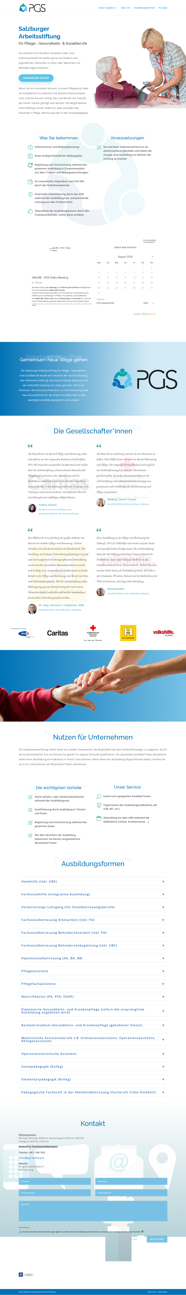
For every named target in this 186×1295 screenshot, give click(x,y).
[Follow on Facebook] (21, 1274)
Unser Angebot (107, 8)
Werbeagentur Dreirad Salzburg (43, 1292)
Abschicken (157, 1239)
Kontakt (163, 8)
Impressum (151, 1292)
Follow (29, 1275)
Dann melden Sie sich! (36, 77)
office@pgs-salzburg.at (31, 1157)
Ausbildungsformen (144, 8)
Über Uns (126, 8)
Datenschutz (162, 1292)
